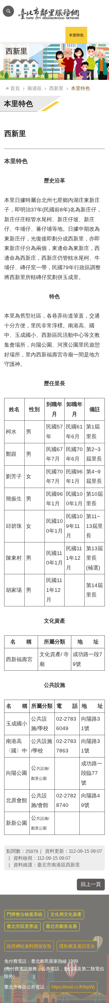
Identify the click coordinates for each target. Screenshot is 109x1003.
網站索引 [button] (8, 11)
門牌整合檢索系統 (24, 914)
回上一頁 (91, 884)
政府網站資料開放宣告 (29, 946)
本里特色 (76, 35)
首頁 (15, 88)
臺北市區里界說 (22, 926)
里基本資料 (55, 35)
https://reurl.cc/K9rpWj (73, 987)
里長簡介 (32, 35)
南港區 (34, 88)
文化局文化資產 (66, 914)
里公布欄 (11, 35)
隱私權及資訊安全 (77, 946)
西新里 (56, 88)
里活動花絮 (98, 35)
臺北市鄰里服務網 (54, 13)
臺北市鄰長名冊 (61, 926)
